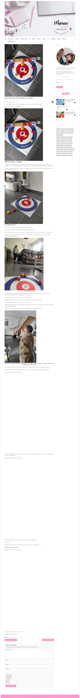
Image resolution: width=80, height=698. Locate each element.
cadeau (70, 137)
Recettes (38, 38)
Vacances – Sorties (23, 38)
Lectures (44, 38)
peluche (70, 151)
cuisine (58, 141)
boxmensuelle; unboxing (62, 137)
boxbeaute (70, 133)
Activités (17, 38)
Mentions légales (11, 41)
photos (58, 153)
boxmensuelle (60, 135)
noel (61, 151)
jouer (21, 637)
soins (70, 153)
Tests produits (11, 38)
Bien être (46, 696)
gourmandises (60, 147)
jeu (18, 637)
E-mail (7, 664)
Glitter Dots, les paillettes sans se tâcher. (48, 639)
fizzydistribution (60, 145)
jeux (57, 149)
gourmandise (68, 145)
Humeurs (34, 38)
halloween (66, 147)
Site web (7, 668)
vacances (70, 155)
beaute (58, 131)
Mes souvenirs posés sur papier (62, 107)
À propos (64, 38)
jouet (65, 149)
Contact (58, 38)
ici (39, 544)
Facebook (22, 631)
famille (15, 637)
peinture (66, 151)
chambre (64, 139)
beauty (62, 131)
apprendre (70, 129)
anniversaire (64, 129)
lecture (72, 149)
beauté (67, 131)
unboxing (65, 155)
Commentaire (8, 649)
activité (58, 129)
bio (57, 133)
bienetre (72, 131)
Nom (7, 660)
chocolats (69, 139)
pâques (62, 153)
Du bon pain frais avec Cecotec (11, 639)
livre (58, 151)
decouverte (63, 141)
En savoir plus (65, 76)
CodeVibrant (32, 696)
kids (68, 149)
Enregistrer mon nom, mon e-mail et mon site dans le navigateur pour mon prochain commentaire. (9, 679)
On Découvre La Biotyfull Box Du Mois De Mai (70, 113)
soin (67, 153)
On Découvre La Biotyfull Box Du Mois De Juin (70, 100)
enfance (69, 141)
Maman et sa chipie (14, 101)
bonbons (62, 133)
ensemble (10, 637)
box (66, 133)
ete (67, 143)
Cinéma (67, 696)
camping (58, 139)
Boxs (48, 38)
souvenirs (59, 155)
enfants (63, 143)
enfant (58, 143)
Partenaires (53, 38)
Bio (29, 38)
